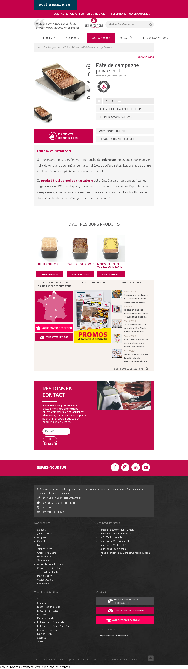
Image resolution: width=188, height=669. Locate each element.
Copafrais (42, 519)
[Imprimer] (89, 93)
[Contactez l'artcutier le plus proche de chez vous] (54, 306)
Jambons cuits (44, 450)
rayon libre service (54, 429)
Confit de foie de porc (80, 264)
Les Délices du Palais (48, 546)
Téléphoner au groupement (131, 13)
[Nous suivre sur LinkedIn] (136, 384)
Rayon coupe (50, 424)
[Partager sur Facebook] (89, 77)
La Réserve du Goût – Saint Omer (54, 542)
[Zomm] (89, 69)
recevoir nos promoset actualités (126, 517)
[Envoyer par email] (89, 101)
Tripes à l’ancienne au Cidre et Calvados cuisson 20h (124, 471)
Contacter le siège (57, 337)
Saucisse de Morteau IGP (113, 461)
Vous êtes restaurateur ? (56, 4)
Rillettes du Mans (47, 264)
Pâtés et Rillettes (71, 47)
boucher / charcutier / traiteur (61, 415)
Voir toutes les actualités (131, 369)
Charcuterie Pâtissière (49, 484)
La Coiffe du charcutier (111, 454)
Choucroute (43, 500)
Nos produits (54, 47)
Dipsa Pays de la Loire (48, 523)
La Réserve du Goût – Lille (50, 539)
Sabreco (41, 554)
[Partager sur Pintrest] (89, 85)
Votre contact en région (57, 328)
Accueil (41, 47)
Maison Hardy (44, 550)
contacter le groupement (129, 527)
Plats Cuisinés (44, 492)
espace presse (107, 546)
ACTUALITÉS (126, 38)
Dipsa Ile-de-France (47, 527)
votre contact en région (126, 536)
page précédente (146, 57)
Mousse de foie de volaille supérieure (109, 265)
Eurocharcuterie (45, 535)
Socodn (41, 558)
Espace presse (90, 575)
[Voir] (43, 122)
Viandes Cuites (45, 496)
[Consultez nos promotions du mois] (92, 316)
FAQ (78, 575)
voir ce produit (49, 274)
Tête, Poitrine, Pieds (47, 488)
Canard (41, 458)
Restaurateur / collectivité (58, 419)
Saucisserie (43, 477)
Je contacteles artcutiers (68, 136)
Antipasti (41, 454)
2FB (39, 515)
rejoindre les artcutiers (114, 551)
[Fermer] (153, 598)
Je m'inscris (50, 657)
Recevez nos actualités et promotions (118, 575)
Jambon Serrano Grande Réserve (117, 450)
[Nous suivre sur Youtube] (146, 384)
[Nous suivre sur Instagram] (126, 384)
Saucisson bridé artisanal (113, 465)
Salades (41, 446)
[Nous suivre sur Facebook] (115, 384)
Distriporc (42, 531)
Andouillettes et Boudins (50, 481)
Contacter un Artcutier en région (79, 13)
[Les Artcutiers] (94, 28)
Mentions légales (65, 575)
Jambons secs (44, 465)
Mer (39, 461)
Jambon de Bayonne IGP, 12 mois (117, 446)
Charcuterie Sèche (46, 469)
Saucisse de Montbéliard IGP (115, 458)
